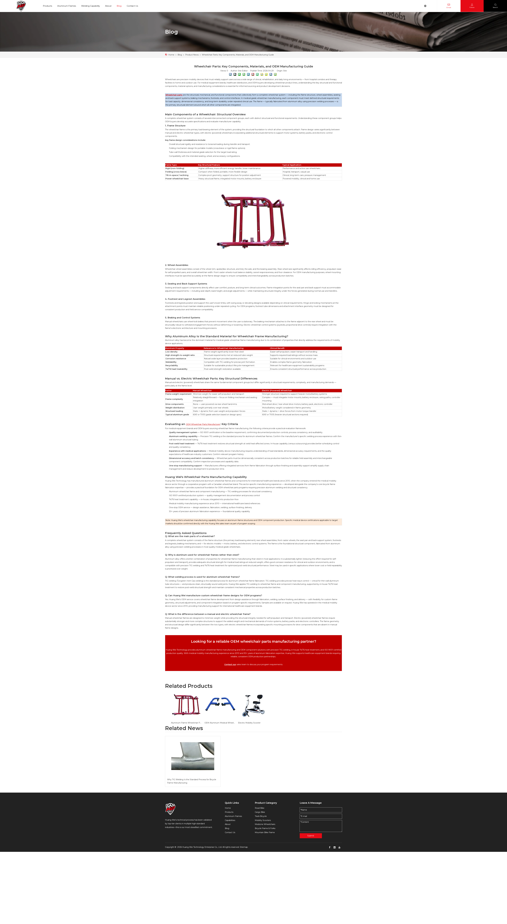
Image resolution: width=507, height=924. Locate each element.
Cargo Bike (260, 812)
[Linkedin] (334, 847)
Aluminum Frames (66, 6)
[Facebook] (330, 847)
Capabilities (230, 820)
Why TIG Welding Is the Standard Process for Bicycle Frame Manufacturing (191, 781)
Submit (310, 836)
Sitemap (244, 847)
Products (47, 6)
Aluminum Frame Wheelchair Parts (186, 723)
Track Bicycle (261, 816)
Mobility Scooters (263, 820)
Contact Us (132, 6)
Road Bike (259, 808)
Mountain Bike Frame (265, 832)
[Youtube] (339, 847)
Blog (119, 6)
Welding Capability (90, 6)
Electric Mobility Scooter (249, 723)
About (108, 6)
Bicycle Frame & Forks (265, 828)
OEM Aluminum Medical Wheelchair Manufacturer (220, 723)
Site (285, 71)
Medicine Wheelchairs (265, 824)
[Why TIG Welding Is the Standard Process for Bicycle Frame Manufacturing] (192, 756)
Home (228, 808)
